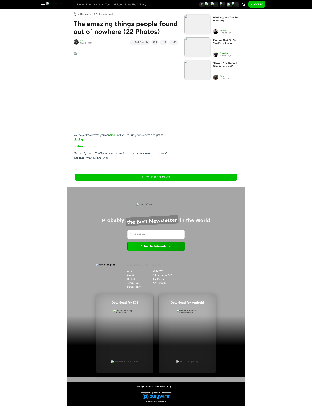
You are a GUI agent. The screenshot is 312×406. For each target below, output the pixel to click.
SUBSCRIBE (256, 4)
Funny (80, 4)
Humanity (85, 14)
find (112, 135)
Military (118, 4)
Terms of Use (133, 283)
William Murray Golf (162, 275)
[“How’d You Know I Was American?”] (197, 70)
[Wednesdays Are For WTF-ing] (197, 24)
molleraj (79, 146)
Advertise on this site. (156, 401)
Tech (108, 4)
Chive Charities (160, 283)
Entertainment (94, 4)
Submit (130, 275)
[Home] (75, 14)
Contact (131, 279)
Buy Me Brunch (160, 279)
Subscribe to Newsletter (156, 246)
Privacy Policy (134, 287)
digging (78, 139)
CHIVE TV (158, 271)
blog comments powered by (90, 170)
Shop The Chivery (135, 4)
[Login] (270, 4)
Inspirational (106, 14)
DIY (96, 14)
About (130, 271)
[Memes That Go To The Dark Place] (197, 47)
